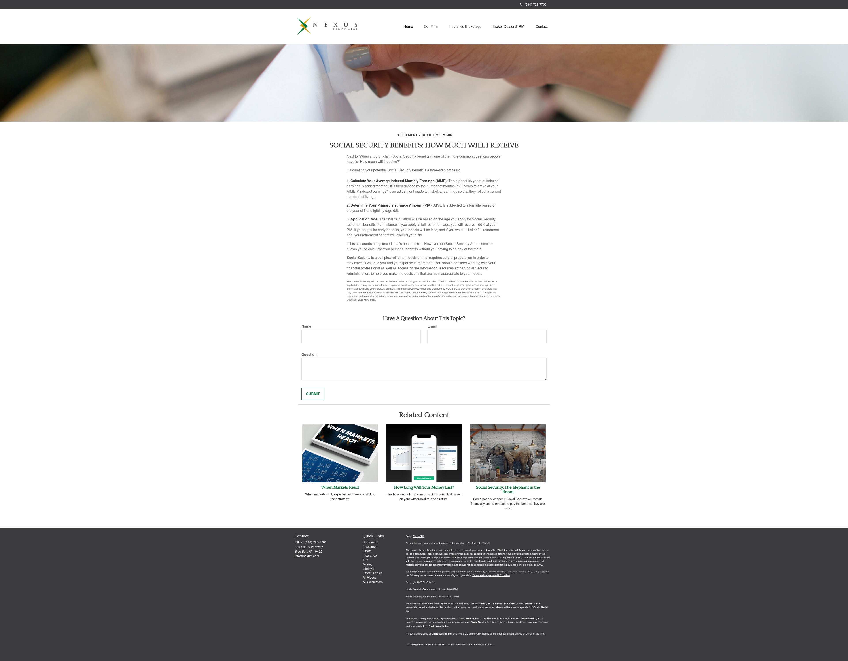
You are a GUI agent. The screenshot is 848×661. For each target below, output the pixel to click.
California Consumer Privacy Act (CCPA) (517, 571)
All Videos (370, 577)
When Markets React (340, 487)
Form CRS (418, 536)
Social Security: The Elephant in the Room (508, 489)
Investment (370, 546)
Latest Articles (372, 573)
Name (306, 326)
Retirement (370, 542)
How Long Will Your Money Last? (424, 487)
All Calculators (373, 582)
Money (367, 564)
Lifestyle (368, 568)
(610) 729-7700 (536, 4)
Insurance (370, 555)
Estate (367, 551)
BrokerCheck (482, 543)
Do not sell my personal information (491, 575)
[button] (430, 26)
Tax (365, 559)
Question (309, 354)
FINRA (506, 603)
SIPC (513, 603)
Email (432, 326)
